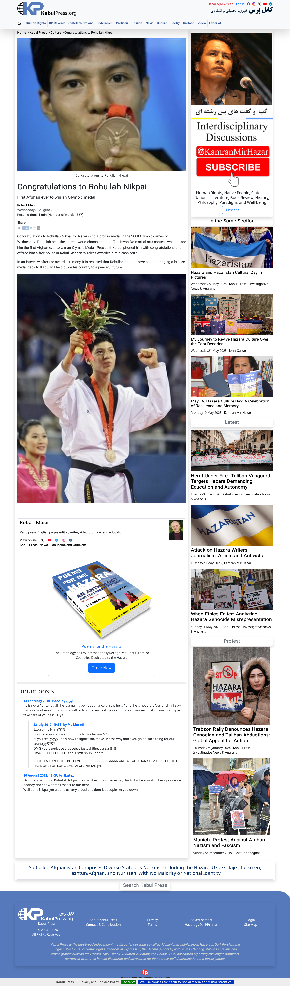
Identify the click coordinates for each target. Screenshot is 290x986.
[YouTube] (49, 540)
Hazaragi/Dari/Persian (201, 924)
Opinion (136, 23)
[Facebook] (23, 228)
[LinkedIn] (27, 228)
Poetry (175, 23)
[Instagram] (63, 540)
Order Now (101, 667)
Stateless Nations (80, 23)
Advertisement (201, 920)
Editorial (215, 23)
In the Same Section (231, 221)
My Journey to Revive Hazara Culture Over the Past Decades (229, 341)
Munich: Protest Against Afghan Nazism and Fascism (229, 843)
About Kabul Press (103, 920)
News (149, 23)
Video (202, 23)
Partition (122, 23)
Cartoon (188, 23)
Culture (162, 23)
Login (251, 920)
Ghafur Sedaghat (247, 853)
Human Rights (36, 23)
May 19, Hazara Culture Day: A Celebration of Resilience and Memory (230, 403)
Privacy (152, 920)
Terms (152, 924)
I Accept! (128, 982)
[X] (38, 228)
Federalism (105, 23)
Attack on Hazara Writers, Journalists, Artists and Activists (227, 553)
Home (21, 32)
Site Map (250, 924)
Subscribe (232, 210)
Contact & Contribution (103, 924)
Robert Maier (26, 205)
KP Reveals (57, 23)
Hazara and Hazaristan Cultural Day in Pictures (226, 275)
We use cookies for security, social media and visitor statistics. (186, 982)
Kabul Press (38, 32)
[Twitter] (42, 540)
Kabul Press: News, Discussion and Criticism (53, 545)
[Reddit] (34, 228)
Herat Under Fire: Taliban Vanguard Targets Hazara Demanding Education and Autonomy (230, 481)
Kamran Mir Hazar (237, 412)
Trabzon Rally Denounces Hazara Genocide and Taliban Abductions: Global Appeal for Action (231, 735)
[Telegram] (56, 540)
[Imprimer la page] (31, 228)
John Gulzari (238, 350)
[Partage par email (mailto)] (19, 228)
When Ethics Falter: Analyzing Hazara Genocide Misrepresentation (231, 617)
